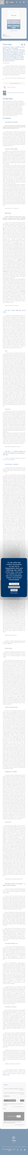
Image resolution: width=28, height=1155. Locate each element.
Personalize (14, 590)
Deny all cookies (14, 587)
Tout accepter (14, 584)
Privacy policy (14, 592)
